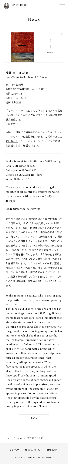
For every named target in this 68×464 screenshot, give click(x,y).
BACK (34, 418)
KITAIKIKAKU (52, 450)
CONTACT (14, 450)
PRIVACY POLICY (32, 450)
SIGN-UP (11, 208)
